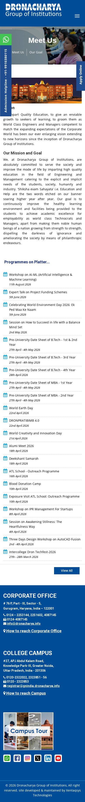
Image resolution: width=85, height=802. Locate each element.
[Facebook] (17, 758)
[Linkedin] (48, 758)
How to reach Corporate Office (33, 631)
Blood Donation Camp (25, 484)
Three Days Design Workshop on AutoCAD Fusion (45, 539)
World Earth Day (21, 408)
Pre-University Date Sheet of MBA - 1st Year (40, 383)
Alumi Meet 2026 (21, 446)
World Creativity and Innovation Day (35, 433)
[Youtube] (58, 758)
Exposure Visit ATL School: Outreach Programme (44, 496)
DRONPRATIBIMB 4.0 (24, 420)
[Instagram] (27, 758)
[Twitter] (37, 758)
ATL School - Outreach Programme (34, 471)
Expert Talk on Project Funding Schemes (38, 292)
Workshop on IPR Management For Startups (41, 509)
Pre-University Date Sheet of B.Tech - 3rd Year (42, 357)
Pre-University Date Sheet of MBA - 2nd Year (41, 395)
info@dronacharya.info (24, 623)
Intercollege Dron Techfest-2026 (32, 552)
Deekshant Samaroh (24, 458)
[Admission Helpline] (7, 758)
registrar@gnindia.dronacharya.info (33, 686)
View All (67, 570)
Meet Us (18, 52)
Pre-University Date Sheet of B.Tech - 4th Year (42, 370)
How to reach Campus (25, 693)
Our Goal (35, 52)
